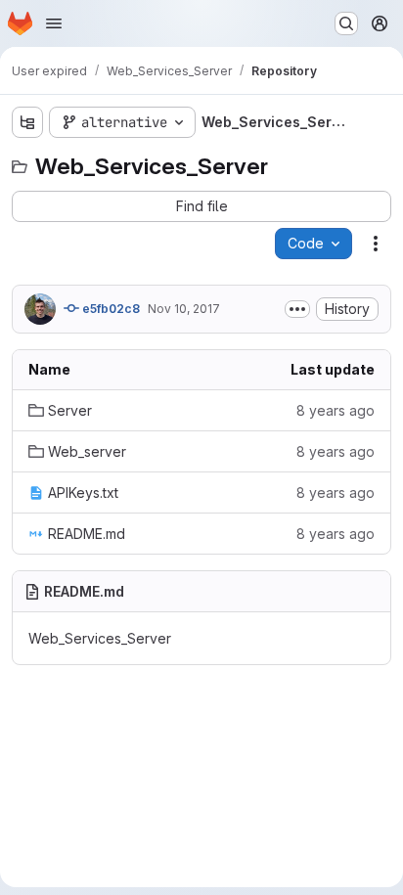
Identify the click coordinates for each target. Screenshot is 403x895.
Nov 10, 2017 (184, 308)
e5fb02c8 (109, 308)
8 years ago (335, 410)
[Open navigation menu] (53, 23)
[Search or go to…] (346, 23)
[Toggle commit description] (297, 309)
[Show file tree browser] (27, 122)
